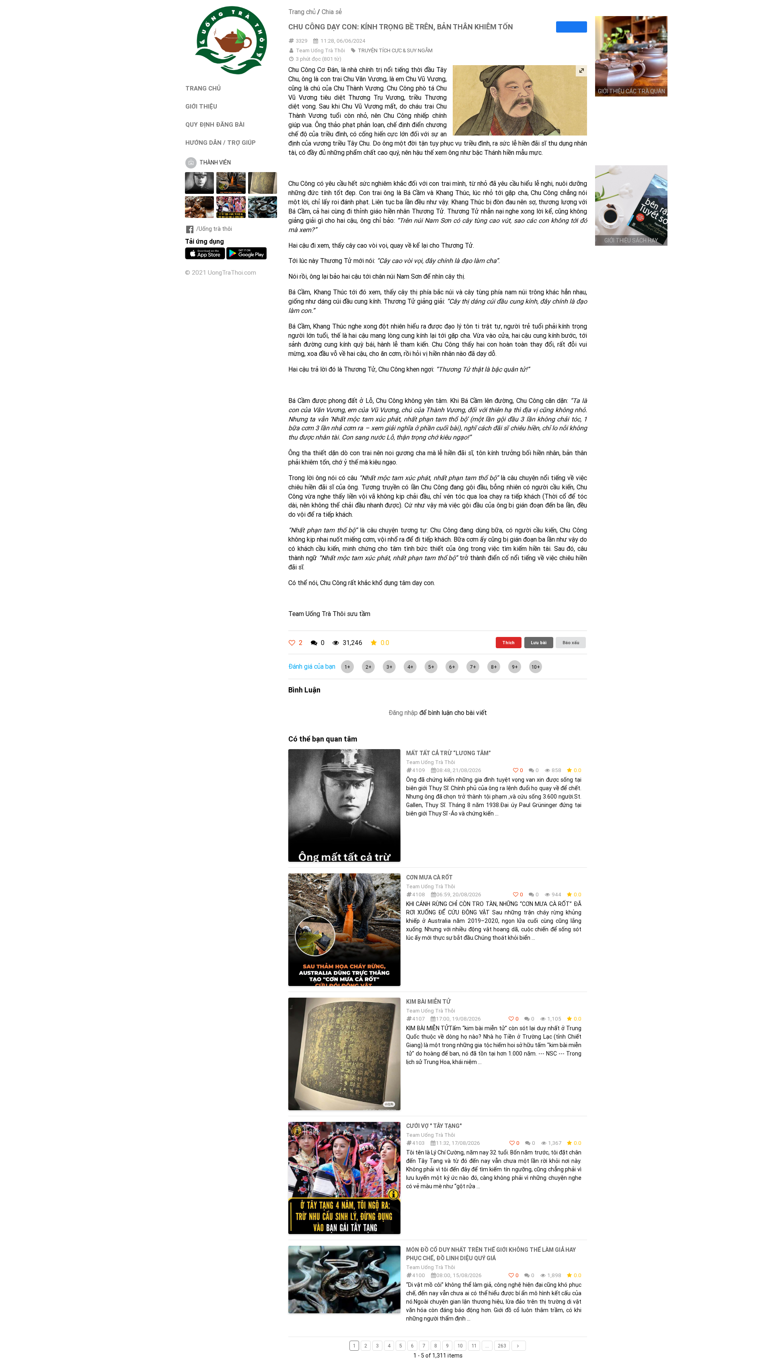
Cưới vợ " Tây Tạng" (434, 1126)
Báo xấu (571, 642)
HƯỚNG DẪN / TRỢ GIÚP (220, 142)
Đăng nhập (403, 713)
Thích (508, 642)
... (487, 1346)
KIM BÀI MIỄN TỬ (428, 1001)
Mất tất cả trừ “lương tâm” (448, 753)
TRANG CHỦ (203, 88)
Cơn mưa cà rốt (429, 877)
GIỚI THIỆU (201, 106)
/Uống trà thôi (214, 228)
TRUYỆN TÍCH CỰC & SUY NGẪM (395, 50)
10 (460, 1346)
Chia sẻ (332, 12)
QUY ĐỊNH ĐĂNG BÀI (214, 124)
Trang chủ (302, 12)
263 (502, 1346)
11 (474, 1346)
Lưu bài (538, 642)
